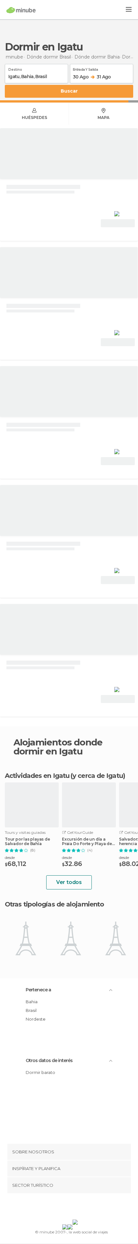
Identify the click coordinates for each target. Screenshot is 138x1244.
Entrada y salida (85, 68)
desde (10, 857)
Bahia (32, 1001)
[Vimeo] (76, 1207)
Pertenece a (38, 990)
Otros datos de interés (49, 1060)
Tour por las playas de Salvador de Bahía (27, 841)
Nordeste (36, 1019)
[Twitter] (67, 1207)
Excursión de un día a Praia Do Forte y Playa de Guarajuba (87, 841)
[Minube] (21, 9)
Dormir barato (40, 1072)
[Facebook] (59, 1207)
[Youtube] (84, 1207)
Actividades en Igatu (37, 775)
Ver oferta (118, 223)
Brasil (31, 1010)
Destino (15, 68)
